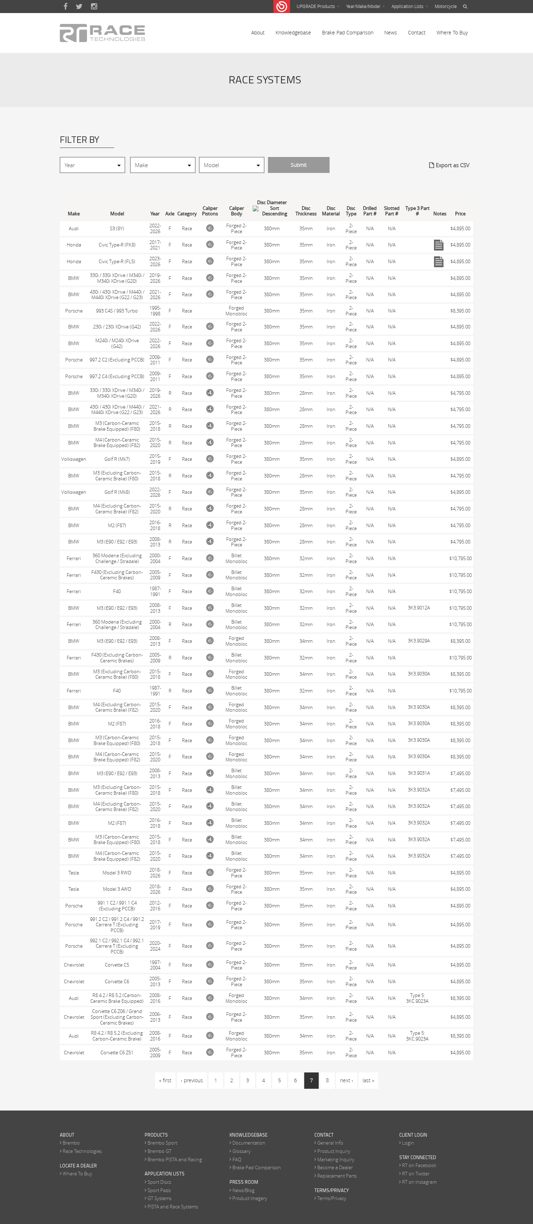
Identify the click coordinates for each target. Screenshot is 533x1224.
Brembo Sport (162, 1143)
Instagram (94, 6)
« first (165, 1080)
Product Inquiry (333, 1151)
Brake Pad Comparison (347, 32)
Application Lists (408, 6)
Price (460, 214)
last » (368, 1080)
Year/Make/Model (363, 6)
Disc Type (351, 211)
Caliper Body (236, 211)
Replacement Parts (337, 1176)
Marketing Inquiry (335, 1159)
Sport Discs (159, 1182)
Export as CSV (453, 165)
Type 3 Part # (417, 211)
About (258, 32)
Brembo (71, 1143)
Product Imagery (249, 1198)
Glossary (241, 1151)
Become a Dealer (335, 1167)
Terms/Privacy (331, 1198)
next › (346, 1080)
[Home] (102, 33)
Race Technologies (82, 1151)
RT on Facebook (419, 1165)
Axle (169, 214)
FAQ (236, 1159)
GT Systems (160, 1198)
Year (155, 214)
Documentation (248, 1143)
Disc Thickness (306, 211)
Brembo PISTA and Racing (175, 1159)
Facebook (65, 6)
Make (74, 214)
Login (408, 1143)
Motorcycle (446, 6)
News (390, 32)
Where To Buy (452, 32)
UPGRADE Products (316, 6)
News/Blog (243, 1190)
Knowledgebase (293, 32)
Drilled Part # (370, 211)
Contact (417, 32)
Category (187, 214)
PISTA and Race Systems (173, 1206)
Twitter (79, 6)
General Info (330, 1143)
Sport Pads (159, 1190)
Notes (439, 214)
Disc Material (331, 211)
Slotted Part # (392, 211)
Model (117, 214)
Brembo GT (160, 1151)
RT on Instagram (419, 1182)
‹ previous (192, 1080)
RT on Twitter (416, 1173)
